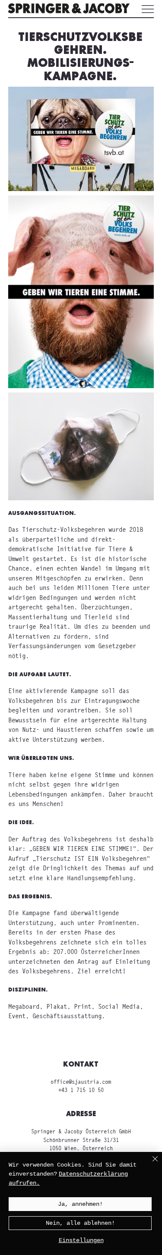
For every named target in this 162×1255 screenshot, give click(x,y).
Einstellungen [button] (81, 1240)
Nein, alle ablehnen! (80, 1223)
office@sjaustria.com (81, 1082)
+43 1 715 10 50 (81, 1090)
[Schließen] (150, 1164)
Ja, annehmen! (80, 1204)
